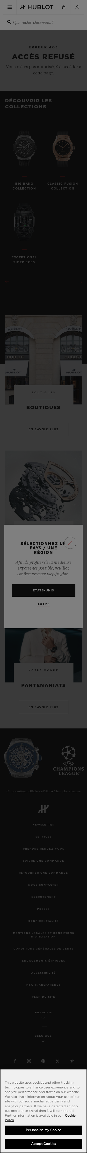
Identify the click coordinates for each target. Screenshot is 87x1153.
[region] (43, 1111)
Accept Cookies (43, 1144)
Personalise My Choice (43, 1130)
